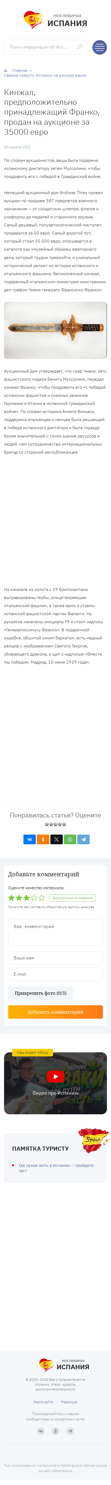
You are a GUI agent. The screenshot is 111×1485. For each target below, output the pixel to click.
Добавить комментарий (56, 1012)
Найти (80, 47)
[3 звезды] (55, 824)
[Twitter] (56, 839)
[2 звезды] (51, 824)
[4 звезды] (60, 824)
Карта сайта (43, 1402)
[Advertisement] (55, 522)
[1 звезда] (47, 824)
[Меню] (99, 47)
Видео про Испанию (55, 1093)
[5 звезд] (64, 824)
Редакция (69, 1402)
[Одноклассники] (43, 839)
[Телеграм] (70, 1431)
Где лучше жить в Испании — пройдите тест (56, 1168)
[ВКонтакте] (29, 839)
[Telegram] (83, 839)
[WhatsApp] (70, 839)
